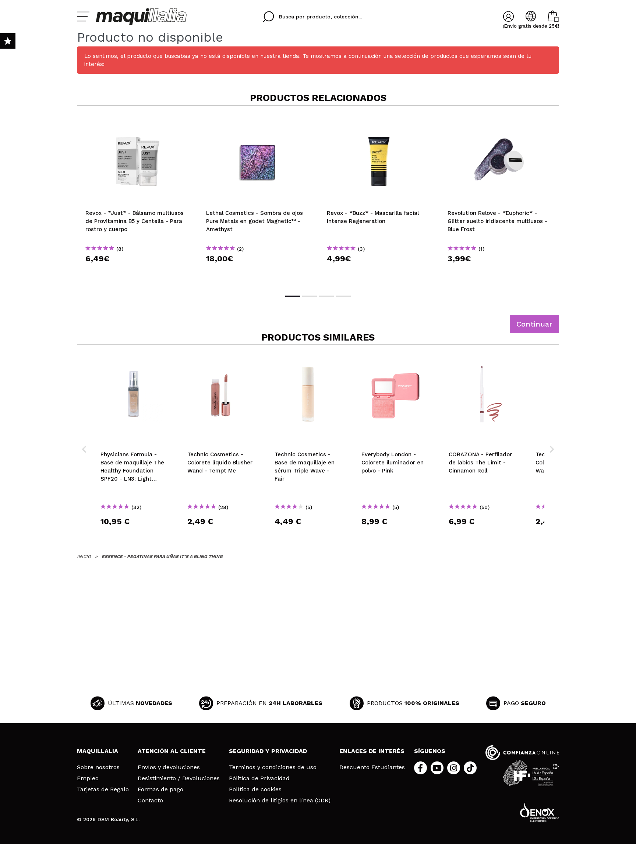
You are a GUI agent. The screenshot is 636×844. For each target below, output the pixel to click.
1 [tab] (292, 296)
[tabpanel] (137, 199)
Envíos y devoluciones (169, 767)
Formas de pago (160, 789)
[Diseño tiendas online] (539, 812)
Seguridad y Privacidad (268, 750)
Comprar (137, 272)
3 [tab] (326, 296)
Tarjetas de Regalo (103, 789)
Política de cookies (255, 789)
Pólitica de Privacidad (259, 778)
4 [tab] (343, 296)
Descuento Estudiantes (372, 767)
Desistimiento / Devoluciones (179, 778)
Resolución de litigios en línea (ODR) (280, 800)
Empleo (88, 778)
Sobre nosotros (98, 767)
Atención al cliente (172, 750)
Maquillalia (97, 750)
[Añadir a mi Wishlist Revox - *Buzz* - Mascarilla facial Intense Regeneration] (379, 123)
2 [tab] (309, 296)
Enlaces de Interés (371, 750)
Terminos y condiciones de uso (273, 767)
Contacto (150, 800)
